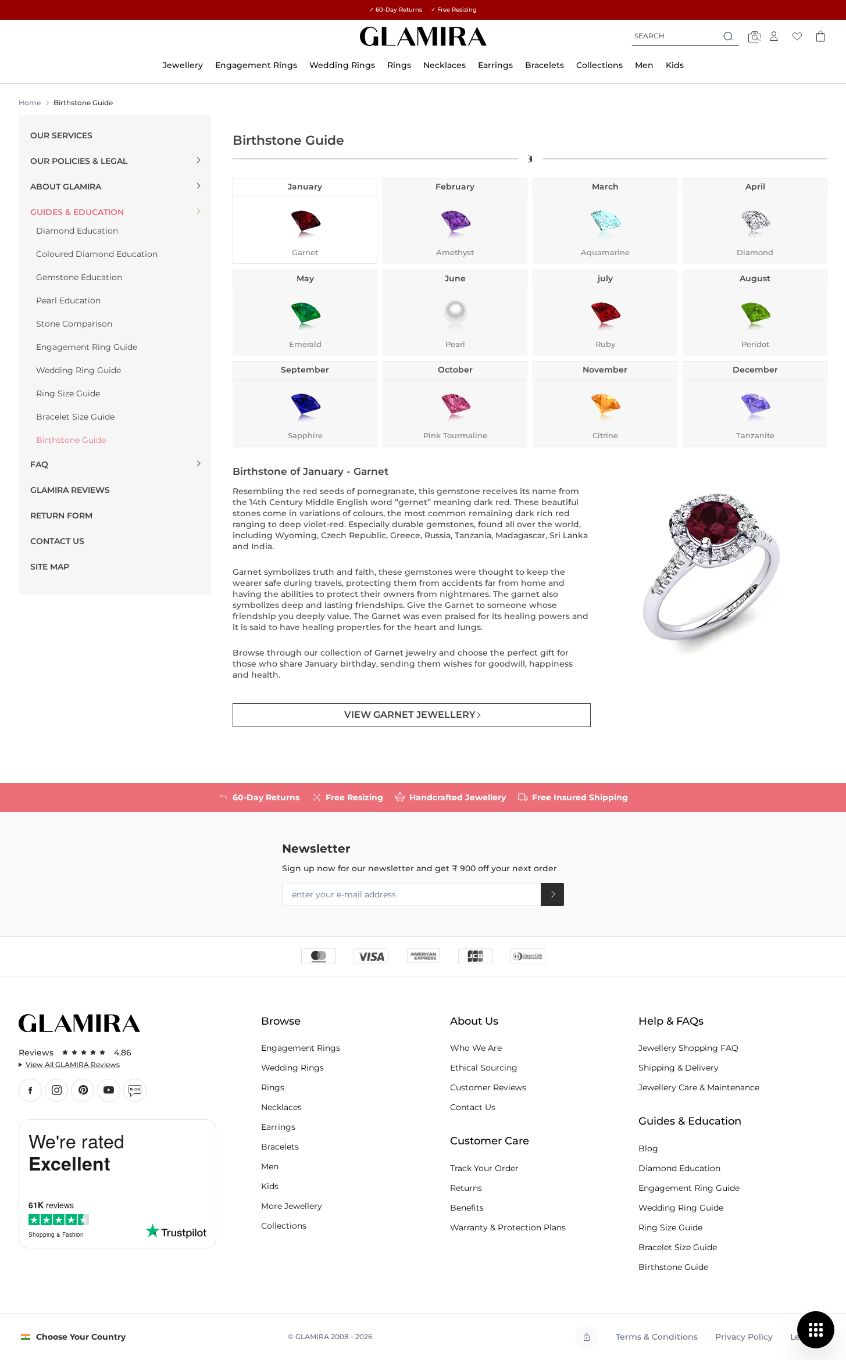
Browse (281, 1021)
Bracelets (280, 1146)
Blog (135, 1090)
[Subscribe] (552, 894)
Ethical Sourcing (483, 1067)
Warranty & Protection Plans (508, 1227)
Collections (283, 1226)
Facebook (30, 1090)
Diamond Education (679, 1168)
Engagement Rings (300, 1048)
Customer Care (489, 1140)
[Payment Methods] (423, 955)
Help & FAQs (671, 1021)
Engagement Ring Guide (689, 1188)
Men (270, 1166)
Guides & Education (689, 1121)
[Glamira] (423, 36)
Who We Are (476, 1048)
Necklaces (281, 1107)
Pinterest (82, 1090)
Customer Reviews (488, 1087)
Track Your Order (484, 1168)
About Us (474, 1021)
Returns (466, 1188)
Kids (270, 1186)
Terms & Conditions (657, 1337)
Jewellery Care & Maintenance (698, 1087)
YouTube (108, 1090)
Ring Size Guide (670, 1227)
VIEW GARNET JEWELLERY (410, 714)
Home (30, 102)
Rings (272, 1087)
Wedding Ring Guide (680, 1207)
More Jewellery (291, 1206)
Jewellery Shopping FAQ (688, 1048)
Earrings (278, 1127)
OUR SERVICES (61, 135)
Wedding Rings (292, 1067)
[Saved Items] (797, 36)
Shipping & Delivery (678, 1067)
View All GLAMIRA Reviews (73, 1064)
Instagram (56, 1090)
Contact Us (472, 1107)
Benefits (467, 1207)
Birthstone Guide (673, 1267)
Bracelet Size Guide (677, 1247)
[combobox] (685, 36)
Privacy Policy (744, 1337)
